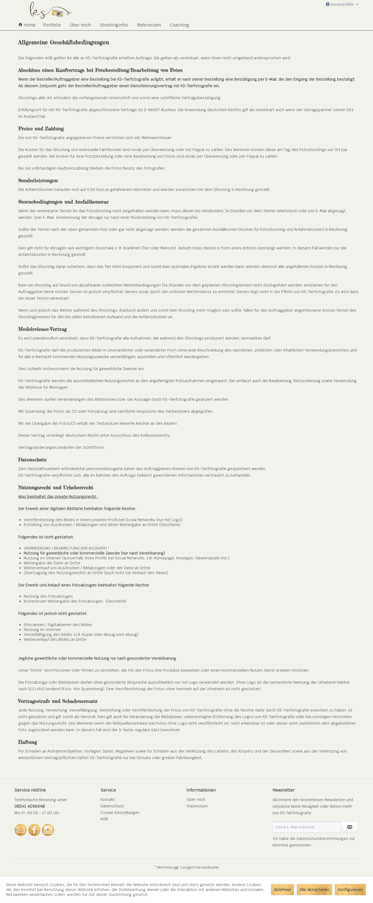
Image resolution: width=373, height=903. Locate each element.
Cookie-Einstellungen (120, 812)
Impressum (197, 806)
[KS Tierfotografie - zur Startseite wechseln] (50, 13)
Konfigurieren (350, 889)
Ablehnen (282, 889)
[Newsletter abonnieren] (349, 827)
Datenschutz (112, 806)
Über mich (196, 799)
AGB (104, 818)
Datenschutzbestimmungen (322, 838)
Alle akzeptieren (314, 889)
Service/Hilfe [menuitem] (342, 4)
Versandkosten (207, 867)
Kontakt (107, 799)
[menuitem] (26, 25)
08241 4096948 (29, 806)
